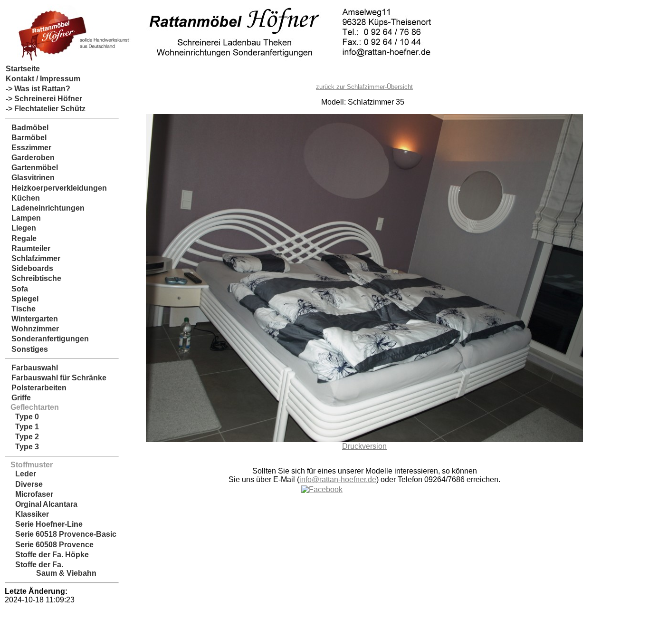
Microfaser (29, 494)
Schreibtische (33, 278)
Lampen (23, 218)
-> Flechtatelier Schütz (46, 109)
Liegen (21, 228)
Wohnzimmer (32, 329)
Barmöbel (26, 138)
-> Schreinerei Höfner (44, 99)
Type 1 (22, 427)
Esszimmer (28, 148)
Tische (21, 309)
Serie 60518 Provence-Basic (61, 534)
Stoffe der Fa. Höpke (47, 555)
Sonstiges (27, 349)
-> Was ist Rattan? (38, 89)
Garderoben (30, 158)
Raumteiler (28, 248)
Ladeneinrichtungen (45, 208)
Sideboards (29, 268)
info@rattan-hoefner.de (337, 479)
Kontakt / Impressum (43, 79)
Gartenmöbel (32, 168)
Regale (21, 238)
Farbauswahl (32, 368)
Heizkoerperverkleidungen (56, 188)
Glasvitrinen (30, 178)
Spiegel (22, 299)
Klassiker (27, 514)
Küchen (23, 198)
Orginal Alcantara (41, 504)
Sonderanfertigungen (47, 339)
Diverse (24, 484)
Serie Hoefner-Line (44, 524)
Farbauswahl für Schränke (56, 378)
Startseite (23, 69)
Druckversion (364, 446)
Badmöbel (27, 128)
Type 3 (22, 447)
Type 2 (22, 437)
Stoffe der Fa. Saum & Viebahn (51, 569)
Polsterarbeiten (36, 388)
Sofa (17, 289)
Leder (21, 474)
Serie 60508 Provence (50, 545)
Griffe (18, 398)
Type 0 (22, 417)
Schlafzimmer (33, 258)
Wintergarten (32, 319)
